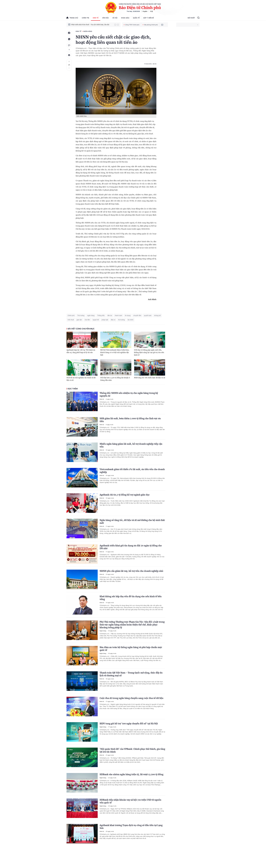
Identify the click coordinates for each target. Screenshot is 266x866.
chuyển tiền (137, 315)
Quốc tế (136, 18)
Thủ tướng (80, 315)
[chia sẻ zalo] (69, 39)
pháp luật (105, 320)
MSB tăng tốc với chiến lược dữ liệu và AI (149, 378)
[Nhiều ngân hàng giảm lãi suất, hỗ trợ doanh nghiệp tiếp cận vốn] (82, 452)
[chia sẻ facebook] (69, 32)
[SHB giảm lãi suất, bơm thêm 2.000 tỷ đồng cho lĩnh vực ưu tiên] (82, 427)
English (145, 11)
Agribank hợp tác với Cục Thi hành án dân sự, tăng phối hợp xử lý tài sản (80, 351)
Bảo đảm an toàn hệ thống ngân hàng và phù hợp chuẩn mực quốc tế (131, 648)
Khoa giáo (125, 18)
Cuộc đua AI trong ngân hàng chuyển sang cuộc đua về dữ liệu (131, 698)
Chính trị (85, 18)
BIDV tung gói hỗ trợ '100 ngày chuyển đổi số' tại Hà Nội (129, 723)
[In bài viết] (69, 55)
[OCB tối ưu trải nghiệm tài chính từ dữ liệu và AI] (82, 367)
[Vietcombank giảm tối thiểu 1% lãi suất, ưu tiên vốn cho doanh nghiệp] (82, 477)
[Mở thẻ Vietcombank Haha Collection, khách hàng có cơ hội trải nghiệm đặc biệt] (115, 340)
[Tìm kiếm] (198, 18)
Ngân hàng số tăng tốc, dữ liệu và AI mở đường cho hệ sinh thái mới (132, 521)
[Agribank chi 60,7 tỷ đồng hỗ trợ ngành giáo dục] (82, 503)
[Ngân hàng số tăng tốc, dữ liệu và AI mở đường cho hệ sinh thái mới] (82, 528)
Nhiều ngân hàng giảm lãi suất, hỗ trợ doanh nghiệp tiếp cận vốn (131, 445)
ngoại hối (96, 320)
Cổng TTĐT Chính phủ (132, 25)
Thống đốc (101, 315)
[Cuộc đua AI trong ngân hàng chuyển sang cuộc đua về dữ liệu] (82, 706)
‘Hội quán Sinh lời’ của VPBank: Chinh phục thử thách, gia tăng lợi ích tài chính (132, 750)
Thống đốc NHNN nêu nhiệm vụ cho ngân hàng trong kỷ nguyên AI (129, 394)
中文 (151, 11)
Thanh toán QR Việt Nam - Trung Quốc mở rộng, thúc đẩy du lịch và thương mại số (131, 674)
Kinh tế (95, 18)
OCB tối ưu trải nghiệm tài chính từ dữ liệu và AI (80, 379)
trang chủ (74, 18)
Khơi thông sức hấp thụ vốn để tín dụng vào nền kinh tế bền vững (131, 598)
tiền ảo (109, 315)
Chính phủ (71, 315)
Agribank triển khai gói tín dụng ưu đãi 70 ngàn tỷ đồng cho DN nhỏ (131, 547)
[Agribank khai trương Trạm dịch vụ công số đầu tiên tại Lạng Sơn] (82, 833)
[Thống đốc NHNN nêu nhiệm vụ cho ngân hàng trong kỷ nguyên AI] (82, 401)
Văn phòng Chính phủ (151, 25)
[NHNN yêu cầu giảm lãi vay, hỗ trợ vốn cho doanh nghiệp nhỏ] (82, 579)
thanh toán (118, 315)
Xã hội (114, 18)
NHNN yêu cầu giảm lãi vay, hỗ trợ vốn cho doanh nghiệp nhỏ (131, 571)
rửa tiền (87, 320)
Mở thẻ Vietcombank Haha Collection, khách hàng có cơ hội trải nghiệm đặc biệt (114, 352)
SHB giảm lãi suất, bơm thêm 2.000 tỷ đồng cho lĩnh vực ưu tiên (130, 420)
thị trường (121, 320)
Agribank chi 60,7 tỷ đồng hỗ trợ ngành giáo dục (125, 494)
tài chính (130, 320)
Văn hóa (105, 18)
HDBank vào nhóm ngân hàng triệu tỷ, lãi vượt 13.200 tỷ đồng (131, 774)
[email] (162, 24)
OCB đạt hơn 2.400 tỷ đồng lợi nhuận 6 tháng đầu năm (115, 379)
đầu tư (113, 320)
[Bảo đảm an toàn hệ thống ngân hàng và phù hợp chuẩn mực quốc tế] (82, 655)
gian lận (79, 320)
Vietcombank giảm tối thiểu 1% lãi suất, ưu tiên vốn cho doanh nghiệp (132, 470)
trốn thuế (71, 320)
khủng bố (157, 315)
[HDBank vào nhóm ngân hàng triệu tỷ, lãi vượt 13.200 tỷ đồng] (82, 783)
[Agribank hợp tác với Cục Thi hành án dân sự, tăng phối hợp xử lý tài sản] (82, 340)
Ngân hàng (87, 31)
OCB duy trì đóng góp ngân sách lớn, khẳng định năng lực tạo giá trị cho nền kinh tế (149, 352)
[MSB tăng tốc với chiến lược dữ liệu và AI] (149, 367)
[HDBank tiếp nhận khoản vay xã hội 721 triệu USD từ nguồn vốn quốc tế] (82, 808)
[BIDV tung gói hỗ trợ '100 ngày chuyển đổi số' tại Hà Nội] (82, 732)
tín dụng (128, 315)
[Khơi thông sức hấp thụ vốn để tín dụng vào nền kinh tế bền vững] (82, 605)
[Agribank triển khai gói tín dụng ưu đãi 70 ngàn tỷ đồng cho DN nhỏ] (82, 554)
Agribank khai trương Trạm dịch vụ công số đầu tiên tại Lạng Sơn (131, 826)
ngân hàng (90, 315)
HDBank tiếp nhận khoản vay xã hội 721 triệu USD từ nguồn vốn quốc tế (130, 801)
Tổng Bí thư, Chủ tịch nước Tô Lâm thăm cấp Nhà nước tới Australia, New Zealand (91, 25)
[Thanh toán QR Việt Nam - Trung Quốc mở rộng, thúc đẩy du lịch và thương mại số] (82, 681)
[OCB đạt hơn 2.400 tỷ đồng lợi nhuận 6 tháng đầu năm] (115, 367)
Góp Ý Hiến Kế (148, 18)
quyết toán (147, 315)
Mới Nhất (191, 18)
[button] (115, 25)
